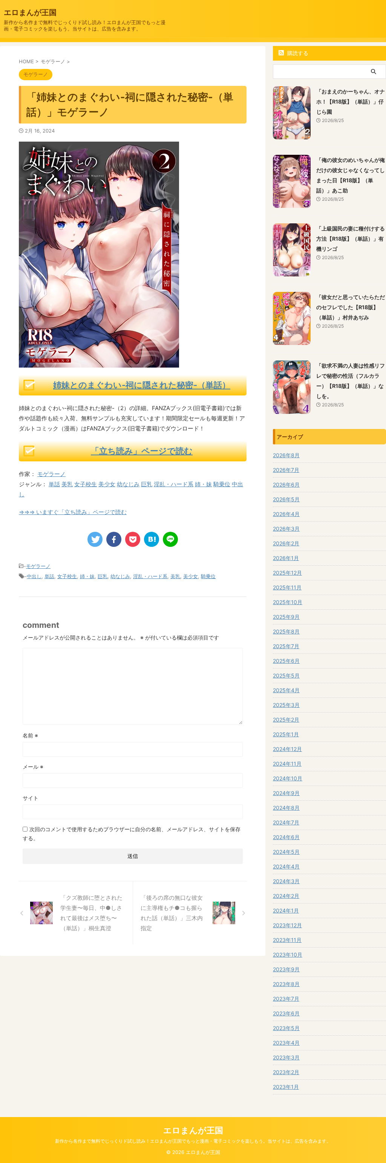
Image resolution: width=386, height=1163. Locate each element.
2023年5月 (286, 1028)
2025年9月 (286, 617)
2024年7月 (286, 822)
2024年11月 (287, 763)
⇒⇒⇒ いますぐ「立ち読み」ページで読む (73, 512)
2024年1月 (286, 910)
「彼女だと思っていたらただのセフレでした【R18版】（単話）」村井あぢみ (350, 307)
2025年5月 (286, 675)
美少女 (106, 484)
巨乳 (146, 484)
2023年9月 (286, 969)
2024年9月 (286, 793)
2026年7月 (286, 470)
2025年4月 (286, 690)
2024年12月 (287, 749)
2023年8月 (286, 984)
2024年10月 (287, 778)
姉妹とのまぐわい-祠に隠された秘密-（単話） (141, 385)
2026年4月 (286, 514)
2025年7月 (286, 646)
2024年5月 (286, 852)
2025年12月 (287, 572)
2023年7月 (286, 998)
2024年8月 (286, 807)
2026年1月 (286, 558)
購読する (297, 53)
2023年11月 (287, 940)
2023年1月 (286, 1087)
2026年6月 (286, 484)
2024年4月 (286, 866)
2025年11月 (287, 587)
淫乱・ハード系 (173, 484)
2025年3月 (286, 705)
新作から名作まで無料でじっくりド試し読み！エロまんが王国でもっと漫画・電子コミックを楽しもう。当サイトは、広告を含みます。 (193, 1141)
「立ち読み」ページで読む (142, 451)
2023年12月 (287, 925)
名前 (30, 735)
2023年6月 (286, 1013)
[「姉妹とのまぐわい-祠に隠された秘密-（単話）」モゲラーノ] (151, 539)
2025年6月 (286, 661)
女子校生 (85, 484)
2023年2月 (286, 1072)
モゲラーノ (51, 474)
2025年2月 (286, 719)
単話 (54, 484)
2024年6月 (286, 837)
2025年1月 (286, 734)
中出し (34, 576)
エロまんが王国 (30, 12)
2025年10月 (287, 602)
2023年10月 (287, 954)
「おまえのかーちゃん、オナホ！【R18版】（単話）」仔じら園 (350, 101)
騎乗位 (221, 484)
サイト (30, 798)
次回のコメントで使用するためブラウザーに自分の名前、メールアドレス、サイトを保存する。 (131, 833)
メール (33, 766)
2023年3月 (286, 1057)
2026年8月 (286, 455)
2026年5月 (286, 499)
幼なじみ (128, 484)
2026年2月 (286, 543)
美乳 (67, 484)
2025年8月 (286, 631)
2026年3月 (286, 528)
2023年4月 (286, 1042)
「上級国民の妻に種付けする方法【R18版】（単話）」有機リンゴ (350, 238)
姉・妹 (203, 484)
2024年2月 (286, 896)
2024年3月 (286, 881)
